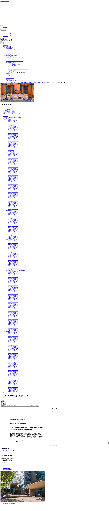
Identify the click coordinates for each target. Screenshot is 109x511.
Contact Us (5, 466)
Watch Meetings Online (10, 48)
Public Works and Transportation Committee (14, 61)
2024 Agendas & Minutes (13, 121)
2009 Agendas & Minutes (13, 138)
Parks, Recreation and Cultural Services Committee (16, 57)
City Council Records (6, 82)
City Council (5, 45)
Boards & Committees (7, 469)
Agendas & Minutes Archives (11, 62)
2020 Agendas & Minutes (13, 126)
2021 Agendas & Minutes (13, 125)
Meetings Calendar (9, 47)
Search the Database (10, 76)
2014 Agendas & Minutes (13, 133)
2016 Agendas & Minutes (13, 130)
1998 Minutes (11, 151)
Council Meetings (9, 52)
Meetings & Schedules (7, 46)
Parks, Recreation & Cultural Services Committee (18, 69)
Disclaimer (8, 73)
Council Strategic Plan (7, 500)
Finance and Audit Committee (11, 55)
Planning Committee (10, 58)
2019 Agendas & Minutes (13, 127)
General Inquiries (6, 468)
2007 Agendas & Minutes (46, 82)
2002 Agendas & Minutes (13, 146)
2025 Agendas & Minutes (13, 120)
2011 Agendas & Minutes (13, 136)
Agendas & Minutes (7, 50)
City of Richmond (7, 497)
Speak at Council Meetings (11, 49)
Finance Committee (12, 66)
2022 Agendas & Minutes (13, 124)
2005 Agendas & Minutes (13, 143)
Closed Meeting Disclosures (11, 80)
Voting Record (8, 79)
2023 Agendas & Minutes (13, 122)
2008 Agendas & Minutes (13, 139)
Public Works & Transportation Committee (16, 72)
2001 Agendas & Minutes (13, 147)
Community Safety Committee (12, 53)
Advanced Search (9, 75)
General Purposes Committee (11, 56)
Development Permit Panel (11, 54)
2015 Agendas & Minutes (13, 131)
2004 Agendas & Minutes (13, 144)
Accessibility (3, 29)
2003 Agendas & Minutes (13, 145)
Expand (2, 25)
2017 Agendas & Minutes (13, 129)
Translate (10, 40)
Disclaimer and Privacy (7, 501)
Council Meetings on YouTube (9, 450)
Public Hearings (9, 59)
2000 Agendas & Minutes (13, 148)
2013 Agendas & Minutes (13, 134)
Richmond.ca (5, 27)
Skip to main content (5, 1)
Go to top (2, 452)
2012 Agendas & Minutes (13, 135)
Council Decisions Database (8, 74)
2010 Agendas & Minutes (13, 137)
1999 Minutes (11, 150)
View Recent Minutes (10, 78)
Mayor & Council (6, 499)
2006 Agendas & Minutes (13, 142)
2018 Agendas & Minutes (13, 128)
